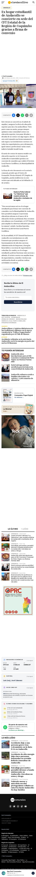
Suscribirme (18, 302)
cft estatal (6, 317)
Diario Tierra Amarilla (14, 837)
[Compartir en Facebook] (13, 115)
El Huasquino (13, 839)
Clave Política (20, 860)
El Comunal (5, 845)
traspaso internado (9, 322)
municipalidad (21, 319)
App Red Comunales (28, 862)
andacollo (22, 315)
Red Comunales (7, 76)
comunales (16, 317)
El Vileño (21, 852)
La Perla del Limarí (24, 848)
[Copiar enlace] (31, 115)
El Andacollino (22, 846)
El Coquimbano (22, 845)
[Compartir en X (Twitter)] (18, 115)
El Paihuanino (12, 846)
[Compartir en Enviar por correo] (26, 115)
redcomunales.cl (6, 818)
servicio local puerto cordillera (14, 321)
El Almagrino (5, 835)
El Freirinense (22, 839)
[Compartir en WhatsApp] (22, 115)
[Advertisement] (18, 55)
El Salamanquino (13, 852)
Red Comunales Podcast (14, 862)
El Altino (23, 837)
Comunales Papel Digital (8, 860)
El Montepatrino (13, 848)
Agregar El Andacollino (9, 81)
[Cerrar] (33, 873)
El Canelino (24, 850)
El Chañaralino (14, 835)
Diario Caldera (24, 835)
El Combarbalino (14, 850)
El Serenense (13, 845)
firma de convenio (8, 319)
